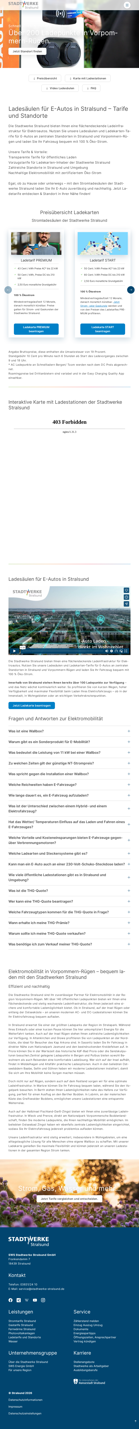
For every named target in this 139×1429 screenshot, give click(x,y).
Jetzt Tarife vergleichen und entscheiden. (69, 1198)
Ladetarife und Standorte (24, 1337)
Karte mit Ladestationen (89, 78)
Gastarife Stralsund (20, 1325)
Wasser (13, 1341)
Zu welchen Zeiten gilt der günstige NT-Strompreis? (51, 763)
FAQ (93, 88)
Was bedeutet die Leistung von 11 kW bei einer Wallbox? (54, 753)
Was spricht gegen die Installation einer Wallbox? (48, 774)
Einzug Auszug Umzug (88, 1325)
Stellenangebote (84, 1362)
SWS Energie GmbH (21, 1366)
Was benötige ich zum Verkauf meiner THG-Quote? (50, 944)
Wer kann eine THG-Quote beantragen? (40, 901)
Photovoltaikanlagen (21, 1333)
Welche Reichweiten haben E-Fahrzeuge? (42, 785)
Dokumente (81, 1329)
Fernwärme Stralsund (21, 1329)
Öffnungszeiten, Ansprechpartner (95, 1337)
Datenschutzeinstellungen (24, 1413)
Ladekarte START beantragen (103, 329)
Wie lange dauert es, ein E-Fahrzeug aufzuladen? (48, 795)
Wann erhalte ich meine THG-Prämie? (39, 923)
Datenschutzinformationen (25, 1399)
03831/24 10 (28, 1284)
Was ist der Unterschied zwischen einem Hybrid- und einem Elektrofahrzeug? (57, 808)
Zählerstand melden (86, 1321)
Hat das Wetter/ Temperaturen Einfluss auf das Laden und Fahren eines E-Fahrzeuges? (66, 824)
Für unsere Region (19, 1370)
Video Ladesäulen (62, 88)
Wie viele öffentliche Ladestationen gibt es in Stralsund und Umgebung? (57, 877)
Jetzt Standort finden (27, 51)
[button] (8, 290)
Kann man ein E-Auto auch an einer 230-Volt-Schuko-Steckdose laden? (66, 864)
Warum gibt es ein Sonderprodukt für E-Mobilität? (49, 742)
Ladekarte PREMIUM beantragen (36, 329)
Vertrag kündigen (85, 1341)
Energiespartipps (84, 1333)
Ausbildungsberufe (85, 1370)
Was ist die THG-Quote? (28, 891)
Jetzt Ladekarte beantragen (32, 705)
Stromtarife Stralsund (22, 1321)
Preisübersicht (47, 78)
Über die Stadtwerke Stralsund (28, 1362)
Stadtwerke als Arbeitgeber (91, 1366)
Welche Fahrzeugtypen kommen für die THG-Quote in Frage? (58, 912)
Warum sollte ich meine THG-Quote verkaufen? (47, 933)
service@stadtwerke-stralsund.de (41, 1289)
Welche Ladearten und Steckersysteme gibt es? (47, 853)
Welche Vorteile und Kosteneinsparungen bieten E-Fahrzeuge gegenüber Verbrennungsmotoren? (65, 840)
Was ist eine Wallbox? (26, 731)
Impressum (15, 1406)
